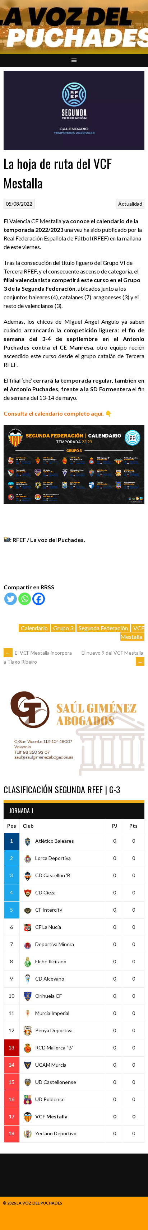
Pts (133, 826)
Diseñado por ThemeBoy (28, 1208)
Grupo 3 (63, 628)
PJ (114, 826)
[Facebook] (38, 599)
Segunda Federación (103, 628)
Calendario (34, 628)
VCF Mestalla (132, 632)
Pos (11, 826)
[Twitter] (10, 599)
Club (28, 826)
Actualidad (130, 204)
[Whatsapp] (24, 599)
